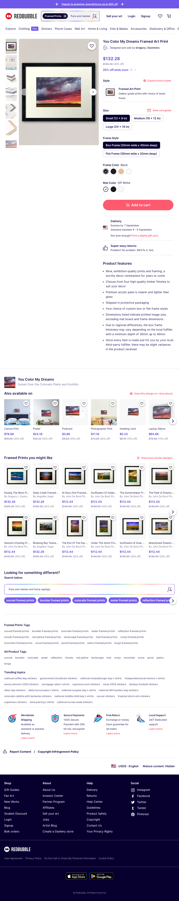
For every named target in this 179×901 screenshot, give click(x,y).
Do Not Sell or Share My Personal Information (70, 858)
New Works (11, 801)
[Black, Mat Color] (113, 189)
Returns (92, 795)
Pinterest (143, 814)
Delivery (92, 790)
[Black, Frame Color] (106, 171)
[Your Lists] (160, 16)
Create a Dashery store (58, 831)
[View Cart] (169, 16)
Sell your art (51, 813)
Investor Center (53, 795)
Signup (8, 825)
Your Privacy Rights (100, 831)
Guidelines (93, 807)
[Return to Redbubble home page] (21, 16)
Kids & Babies (119, 28)
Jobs (46, 819)
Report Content (20, 751)
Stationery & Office (162, 28)
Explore (11, 28)
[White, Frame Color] (129, 171)
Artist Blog (50, 825)
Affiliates (48, 807)
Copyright (93, 819)
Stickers (46, 28)
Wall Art (80, 28)
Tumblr (141, 808)
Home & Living (97, 28)
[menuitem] (11, 29)
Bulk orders (11, 831)
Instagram (143, 790)
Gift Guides (11, 790)
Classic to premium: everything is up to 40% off (90, 4)
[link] (20, 600)
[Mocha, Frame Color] (113, 171)
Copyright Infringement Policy (58, 751)
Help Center (95, 801)
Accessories (139, 28)
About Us (49, 790)
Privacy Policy (34, 858)
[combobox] (70, 16)
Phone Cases (63, 28)
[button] (90, 4)
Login (8, 819)
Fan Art (9, 795)
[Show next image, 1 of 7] (93, 92)
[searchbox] (89, 589)
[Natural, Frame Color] (121, 171)
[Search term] (94, 16)
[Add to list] (92, 46)
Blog (7, 807)
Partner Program (54, 801)
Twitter (141, 802)
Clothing (28, 28)
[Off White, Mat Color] (106, 189)
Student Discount (15, 813)
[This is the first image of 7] (24, 92)
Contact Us (94, 825)
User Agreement (13, 858)
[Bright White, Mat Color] (121, 189)
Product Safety (97, 813)
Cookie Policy (106, 858)
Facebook (143, 796)
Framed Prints (13, 625)
